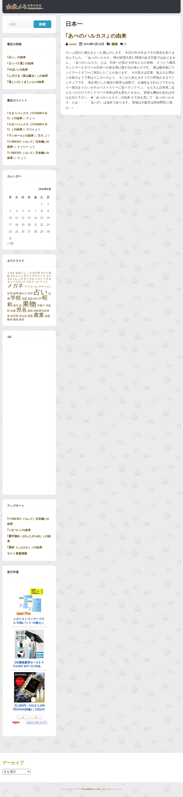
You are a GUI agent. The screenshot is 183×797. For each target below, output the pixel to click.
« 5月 (10, 243)
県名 (21, 310)
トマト (39, 279)
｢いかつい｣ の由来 (19, 530)
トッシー (23, 146)
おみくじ (21, 273)
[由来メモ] (25, 8)
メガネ (15, 286)
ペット (44, 282)
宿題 (24, 298)
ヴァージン (44, 286)
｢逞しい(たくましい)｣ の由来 (25, 82)
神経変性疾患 (41, 310)
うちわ (11, 273)
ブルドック (32, 282)
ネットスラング (16, 282)
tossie (73, 44)
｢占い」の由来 (16, 57)
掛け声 (37, 298)
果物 (29, 304)
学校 (15, 298)
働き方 (23, 293)
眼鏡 (30, 310)
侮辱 (15, 293)
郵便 (9, 319)
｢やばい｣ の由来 (17, 69)
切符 (30, 293)
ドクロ (47, 279)
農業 (39, 315)
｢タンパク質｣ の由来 (20, 63)
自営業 (14, 316)
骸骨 (21, 319)
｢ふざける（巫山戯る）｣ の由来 (27, 75)
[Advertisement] (29, 418)
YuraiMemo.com (91, 789)
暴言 (15, 305)
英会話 (23, 316)
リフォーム (30, 286)
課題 (30, 316)
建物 (115, 44)
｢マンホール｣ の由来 (20, 135)
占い (41, 292)
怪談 (30, 298)
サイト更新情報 (17, 553)
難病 (15, 319)
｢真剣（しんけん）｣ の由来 (24, 547)
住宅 (9, 293)
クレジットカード (20, 276)
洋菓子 (41, 305)
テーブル (29, 279)
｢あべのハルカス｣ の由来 (96, 36)
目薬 (13, 310)
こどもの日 (33, 273)
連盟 (47, 316)
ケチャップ (38, 276)
